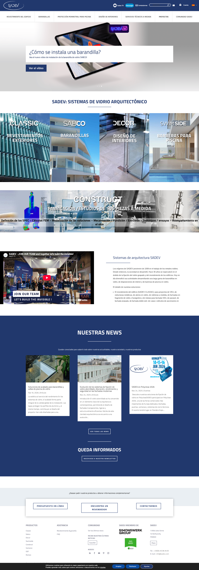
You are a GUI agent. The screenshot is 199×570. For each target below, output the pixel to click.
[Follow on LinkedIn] (90, 553)
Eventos (147, 390)
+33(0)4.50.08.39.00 (161, 550)
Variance (29, 548)
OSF (27, 551)
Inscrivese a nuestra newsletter (99, 458)
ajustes (102, 567)
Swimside (29, 541)
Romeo (28, 555)
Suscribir (92, 542)
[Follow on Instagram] (108, 553)
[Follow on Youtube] (99, 553)
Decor (28, 537)
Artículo (43, 392)
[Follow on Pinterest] (103, 553)
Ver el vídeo (36, 68)
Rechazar (132, 566)
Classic (28, 530)
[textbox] (99, 57)
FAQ (58, 534)
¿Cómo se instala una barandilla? (65, 52)
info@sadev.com (162, 554)
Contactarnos (148, 506)
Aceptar (118, 566)
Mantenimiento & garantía (66, 530)
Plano (153, 543)
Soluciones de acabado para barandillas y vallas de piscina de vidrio (46, 388)
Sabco (28, 534)
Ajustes (146, 566)
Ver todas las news (99, 431)
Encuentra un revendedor (99, 507)
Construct (29, 544)
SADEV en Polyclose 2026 (143, 386)
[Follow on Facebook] (94, 553)
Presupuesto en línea (50, 506)
